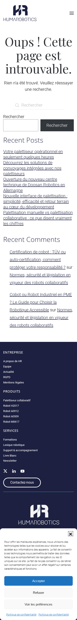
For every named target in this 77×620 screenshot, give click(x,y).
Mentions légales (13, 382)
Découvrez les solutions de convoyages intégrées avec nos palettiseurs (32, 168)
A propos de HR (12, 361)
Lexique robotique (14, 445)
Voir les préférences (38, 604)
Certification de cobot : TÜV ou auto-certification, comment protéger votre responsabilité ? (38, 259)
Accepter (38, 581)
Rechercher (13, 116)
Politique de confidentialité (21, 614)
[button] (70, 534)
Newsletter (9, 460)
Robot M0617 (11, 421)
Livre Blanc (9, 455)
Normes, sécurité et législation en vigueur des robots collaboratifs (41, 317)
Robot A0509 (11, 416)
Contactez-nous (22, 482)
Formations (10, 439)
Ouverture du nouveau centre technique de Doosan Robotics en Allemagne (34, 185)
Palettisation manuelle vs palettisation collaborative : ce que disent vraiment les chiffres (38, 218)
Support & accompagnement (20, 450)
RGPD (6, 377)
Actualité (8, 371)
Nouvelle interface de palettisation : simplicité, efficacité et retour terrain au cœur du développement (36, 201)
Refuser (38, 592)
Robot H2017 (11, 405)
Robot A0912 (11, 411)
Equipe (7, 366)
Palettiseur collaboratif (17, 400)
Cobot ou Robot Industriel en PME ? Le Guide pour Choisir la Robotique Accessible (41, 302)
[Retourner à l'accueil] (20, 13)
